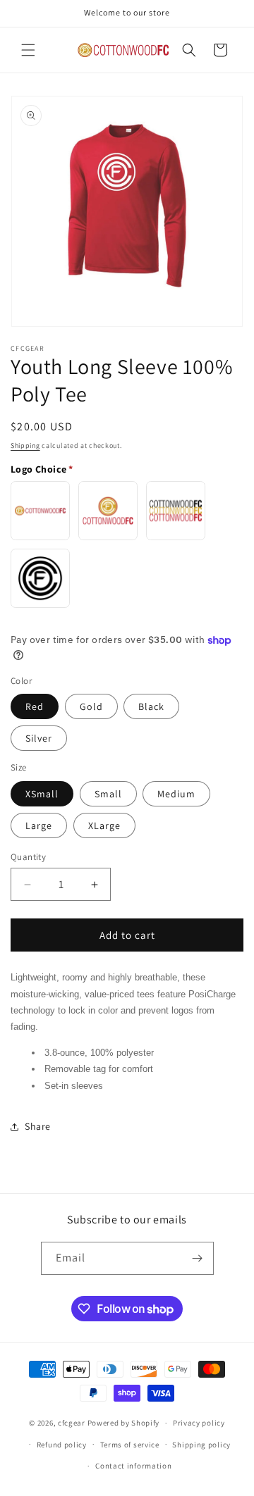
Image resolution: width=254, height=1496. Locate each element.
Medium (176, 793)
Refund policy (62, 1445)
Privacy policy (199, 1423)
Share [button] (38, 1126)
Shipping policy (201, 1445)
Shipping (25, 445)
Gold (91, 706)
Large (38, 825)
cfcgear (71, 1423)
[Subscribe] (197, 1258)
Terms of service (129, 1445)
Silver (38, 738)
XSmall (42, 793)
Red (34, 706)
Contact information (133, 1466)
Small (108, 793)
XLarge (104, 825)
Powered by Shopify (123, 1423)
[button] (28, 50)
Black (151, 706)
